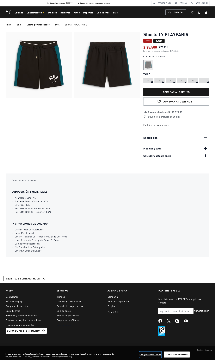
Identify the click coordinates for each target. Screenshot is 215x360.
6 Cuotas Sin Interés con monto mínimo (94, 3)
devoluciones (202, 3)
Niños (77, 12)
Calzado (19, 12)
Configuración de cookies (150, 354)
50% (57, 24)
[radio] (148, 65)
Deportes (88, 12)
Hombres (65, 12)
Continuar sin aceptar (205, 350)
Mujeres (52, 12)
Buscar (178, 12)
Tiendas (183, 3)
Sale (115, 12)
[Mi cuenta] (206, 12)
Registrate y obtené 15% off (23, 278)
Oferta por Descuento (38, 24)
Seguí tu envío (164, 3)
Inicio (9, 24)
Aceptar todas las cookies (176, 354)
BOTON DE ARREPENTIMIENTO (23, 330)
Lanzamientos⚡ (36, 12)
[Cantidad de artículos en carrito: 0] (199, 12)
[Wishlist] (192, 12)
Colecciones (103, 12)
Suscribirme (201, 311)
